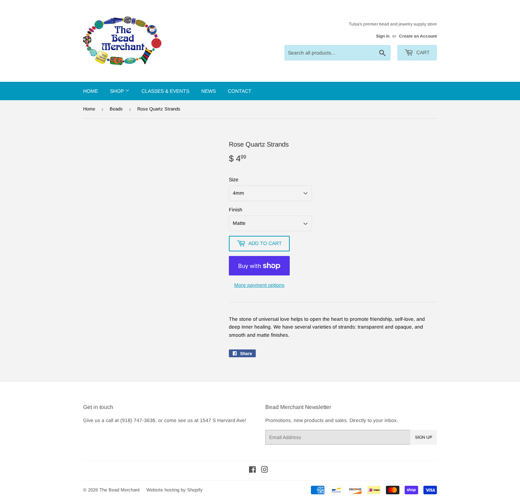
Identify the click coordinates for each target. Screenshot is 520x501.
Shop (117, 91)
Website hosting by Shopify (174, 490)
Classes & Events (165, 91)
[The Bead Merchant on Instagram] (264, 470)
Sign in (382, 36)
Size (233, 179)
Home (90, 91)
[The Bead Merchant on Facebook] (252, 470)
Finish (235, 209)
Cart (422, 52)
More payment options (259, 285)
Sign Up (423, 437)
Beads (116, 109)
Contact (240, 91)
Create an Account (418, 36)
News (208, 91)
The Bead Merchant (119, 490)
